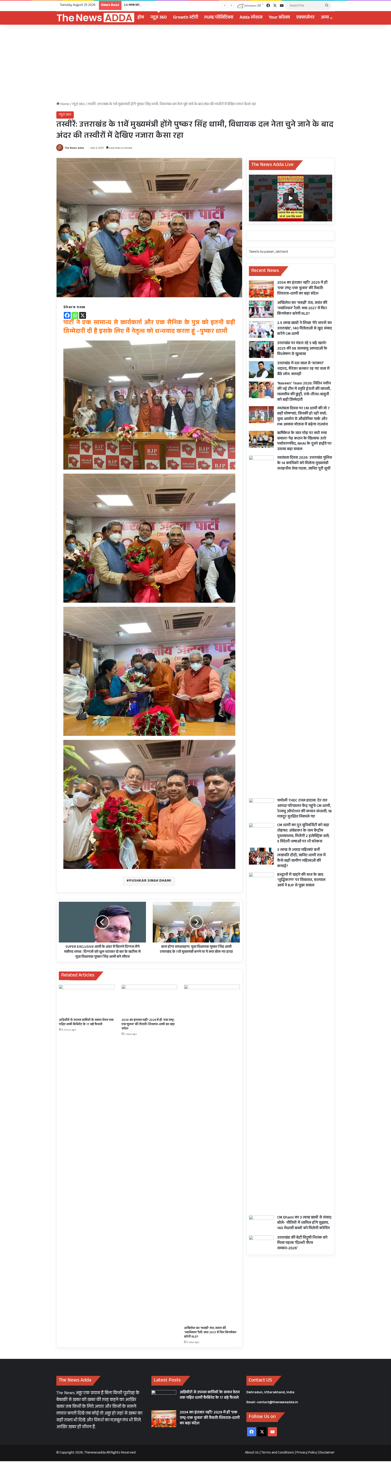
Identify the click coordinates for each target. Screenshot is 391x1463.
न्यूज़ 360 (158, 18)
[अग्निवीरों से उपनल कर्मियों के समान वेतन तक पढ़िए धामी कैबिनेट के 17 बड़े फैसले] (87, 1000)
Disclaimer (327, 1453)
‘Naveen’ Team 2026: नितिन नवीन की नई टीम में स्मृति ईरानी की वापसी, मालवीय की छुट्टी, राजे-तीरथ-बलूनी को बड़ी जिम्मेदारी (304, 392)
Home (64, 104)
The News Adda (74, 148)
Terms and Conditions (277, 1453)
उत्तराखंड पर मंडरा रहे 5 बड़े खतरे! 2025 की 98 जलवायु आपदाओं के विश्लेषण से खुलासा (302, 349)
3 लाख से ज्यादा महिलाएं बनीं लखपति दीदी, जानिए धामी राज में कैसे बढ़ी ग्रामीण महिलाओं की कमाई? (301, 858)
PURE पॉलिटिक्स (218, 18)
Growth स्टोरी (185, 18)
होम (140, 18)
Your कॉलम (279, 18)
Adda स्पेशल (251, 18)
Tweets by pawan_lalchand (268, 252)
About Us (252, 1453)
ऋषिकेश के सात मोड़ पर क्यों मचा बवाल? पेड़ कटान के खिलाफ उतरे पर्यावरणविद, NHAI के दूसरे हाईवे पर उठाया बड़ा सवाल (304, 441)
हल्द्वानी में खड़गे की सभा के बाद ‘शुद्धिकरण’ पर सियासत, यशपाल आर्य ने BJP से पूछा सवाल (301, 880)
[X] (82, 315)
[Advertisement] (195, 63)
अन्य (325, 18)
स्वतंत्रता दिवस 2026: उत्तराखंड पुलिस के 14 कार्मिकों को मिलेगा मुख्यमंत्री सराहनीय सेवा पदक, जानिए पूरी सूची (304, 463)
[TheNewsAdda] (95, 18)
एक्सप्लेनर (305, 18)
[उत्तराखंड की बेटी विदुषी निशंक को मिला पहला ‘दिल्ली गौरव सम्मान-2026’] (261, 1243)
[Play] (290, 198)
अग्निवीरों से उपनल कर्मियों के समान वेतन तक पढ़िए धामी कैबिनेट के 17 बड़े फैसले (86, 1022)
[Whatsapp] (75, 315)
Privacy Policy (306, 1453)
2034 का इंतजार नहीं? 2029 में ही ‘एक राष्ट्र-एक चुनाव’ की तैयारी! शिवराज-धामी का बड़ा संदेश (148, 1025)
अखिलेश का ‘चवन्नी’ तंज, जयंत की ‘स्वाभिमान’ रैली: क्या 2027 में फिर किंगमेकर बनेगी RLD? (210, 1333)
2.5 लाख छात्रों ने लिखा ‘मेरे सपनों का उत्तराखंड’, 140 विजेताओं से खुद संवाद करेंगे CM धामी (179, 5)
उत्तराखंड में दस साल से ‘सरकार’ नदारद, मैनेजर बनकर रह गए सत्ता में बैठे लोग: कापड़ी (303, 369)
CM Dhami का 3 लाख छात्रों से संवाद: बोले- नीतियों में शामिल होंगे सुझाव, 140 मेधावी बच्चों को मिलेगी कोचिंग (304, 1223)
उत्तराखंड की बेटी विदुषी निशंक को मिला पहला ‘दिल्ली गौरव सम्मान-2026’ (302, 1243)
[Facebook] (67, 315)
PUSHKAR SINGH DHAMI (150, 881)
